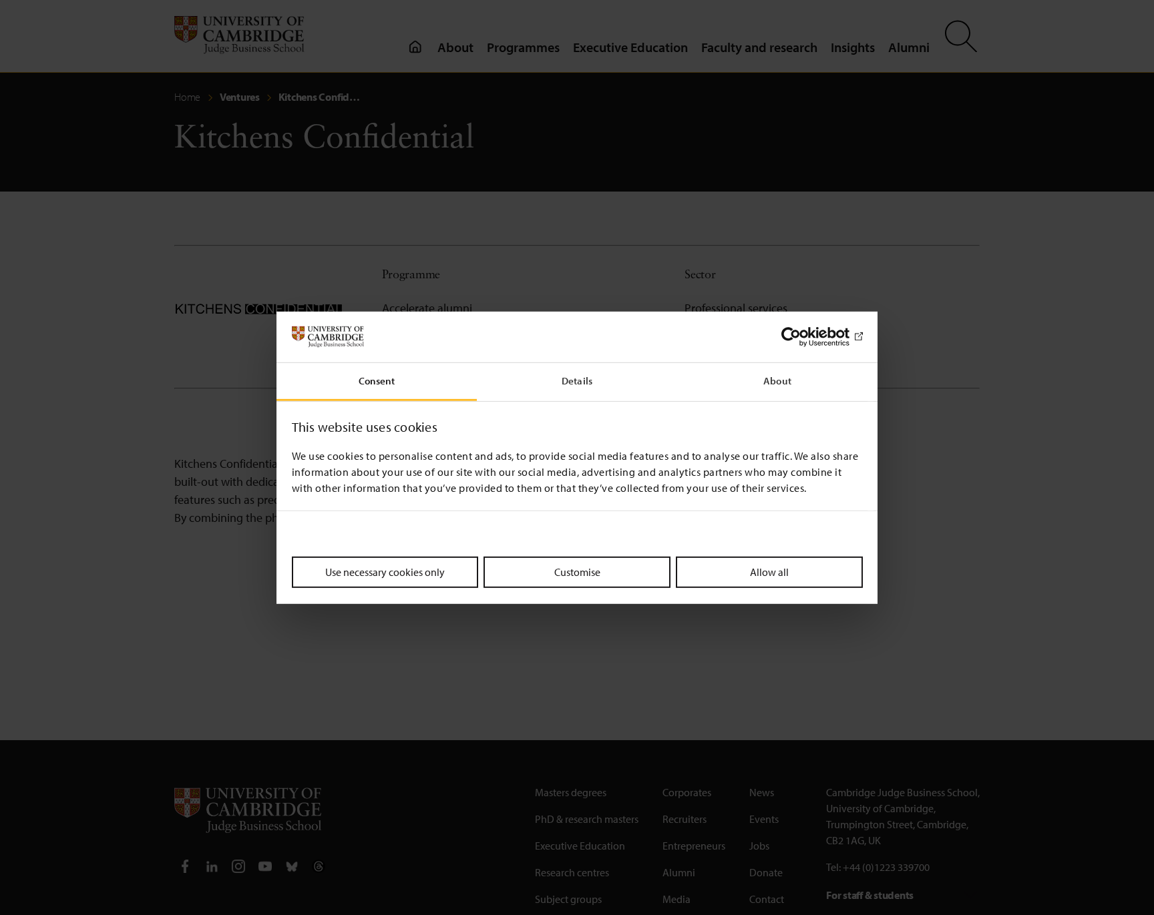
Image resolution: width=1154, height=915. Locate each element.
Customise (577, 572)
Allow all (769, 572)
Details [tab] (577, 380)
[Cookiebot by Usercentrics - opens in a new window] (804, 337)
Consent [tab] (377, 380)
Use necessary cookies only (385, 572)
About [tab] (777, 380)
